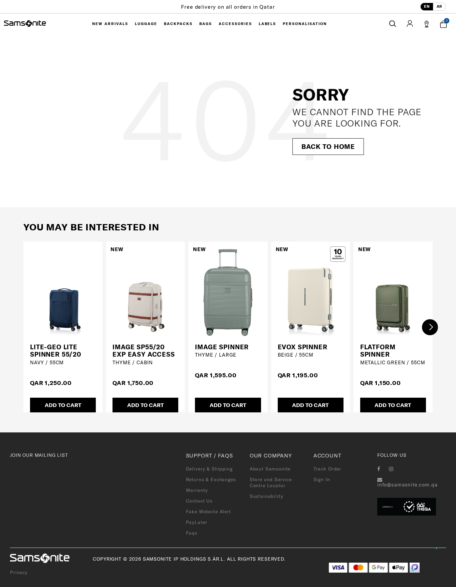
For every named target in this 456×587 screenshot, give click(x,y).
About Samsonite (270, 469)
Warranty (197, 490)
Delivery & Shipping (209, 469)
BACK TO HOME (328, 146)
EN (426, 6)
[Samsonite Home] (25, 23)
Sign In (321, 479)
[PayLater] (415, 567)
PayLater (196, 522)
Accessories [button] (235, 23)
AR (439, 6)
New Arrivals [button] (110, 23)
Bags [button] (205, 23)
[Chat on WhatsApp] (440, 544)
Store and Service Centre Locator (271, 482)
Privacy (19, 572)
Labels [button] (267, 23)
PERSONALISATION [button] (305, 23)
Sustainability (266, 496)
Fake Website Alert (208, 512)
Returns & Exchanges (211, 479)
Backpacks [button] (178, 23)
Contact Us (199, 501)
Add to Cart (63, 405)
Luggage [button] (146, 23)
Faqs (191, 533)
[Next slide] (430, 327)
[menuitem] (110, 24)
